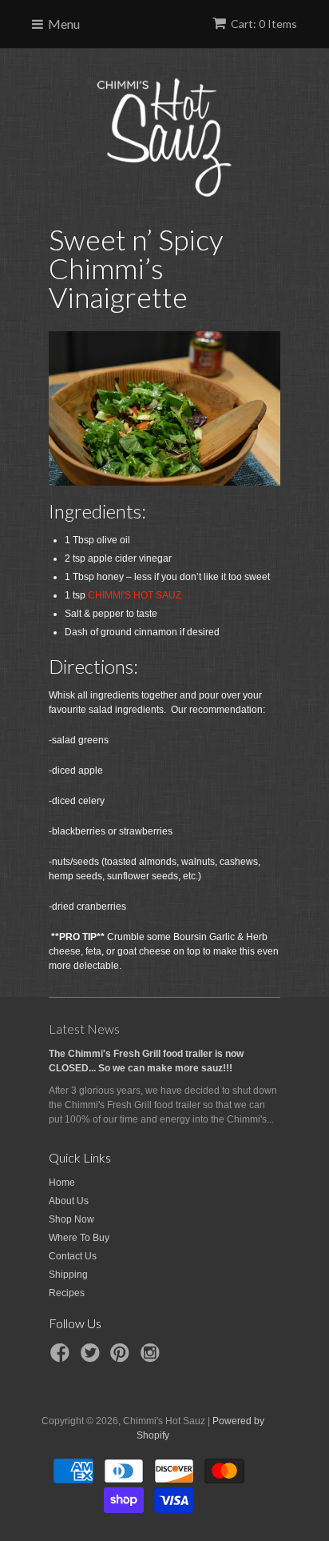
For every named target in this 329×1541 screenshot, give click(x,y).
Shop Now (71, 1219)
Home (62, 1182)
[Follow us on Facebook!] (62, 1357)
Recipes (67, 1293)
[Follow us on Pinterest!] (122, 1357)
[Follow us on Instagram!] (152, 1357)
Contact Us (73, 1256)
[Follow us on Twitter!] (93, 1357)
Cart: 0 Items (264, 23)
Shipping (68, 1274)
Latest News (84, 1028)
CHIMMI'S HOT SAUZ (134, 595)
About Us (69, 1201)
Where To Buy (79, 1237)
